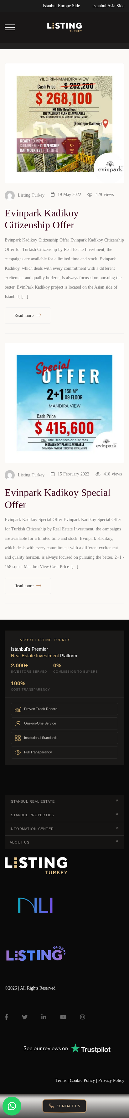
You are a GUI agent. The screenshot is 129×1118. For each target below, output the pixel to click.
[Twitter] (25, 1017)
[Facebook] (6, 1017)
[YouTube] (63, 1017)
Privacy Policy (111, 1080)
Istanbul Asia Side (108, 5)
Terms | (62, 1080)
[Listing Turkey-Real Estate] (64, 27)
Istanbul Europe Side (61, 5)
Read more (24, 315)
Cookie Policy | (84, 1080)
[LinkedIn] (43, 1017)
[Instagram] (82, 1017)
